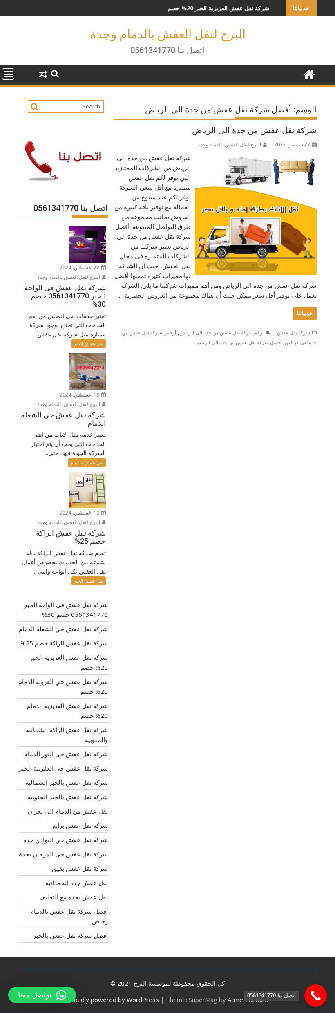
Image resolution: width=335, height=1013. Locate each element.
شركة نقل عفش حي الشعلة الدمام (63, 629)
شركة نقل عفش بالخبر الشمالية (66, 782)
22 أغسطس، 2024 (80, 267)
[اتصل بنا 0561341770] (315, 995)
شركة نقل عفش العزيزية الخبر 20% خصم (196, 8)
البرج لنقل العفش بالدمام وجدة (168, 34)
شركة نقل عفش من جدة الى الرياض (254, 130)
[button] (42, 995)
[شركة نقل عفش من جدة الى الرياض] (256, 158)
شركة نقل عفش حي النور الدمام (66, 754)
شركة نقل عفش (293, 332)
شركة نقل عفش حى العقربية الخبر (63, 768)
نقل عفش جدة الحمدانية (76, 883)
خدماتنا (305, 313)
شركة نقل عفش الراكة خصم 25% (64, 643)
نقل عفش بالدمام (86, 462)
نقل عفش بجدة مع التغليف (73, 897)
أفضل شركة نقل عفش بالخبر (70, 935)
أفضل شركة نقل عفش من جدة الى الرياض (238, 342)
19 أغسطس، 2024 (80, 394)
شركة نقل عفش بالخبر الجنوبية (67, 797)
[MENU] (8, 74)
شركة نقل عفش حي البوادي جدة (65, 840)
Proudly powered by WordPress (113, 999)
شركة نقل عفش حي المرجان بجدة (63, 854)
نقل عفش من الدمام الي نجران (68, 811)
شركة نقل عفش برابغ (80, 825)
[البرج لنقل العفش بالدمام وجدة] (308, 73)
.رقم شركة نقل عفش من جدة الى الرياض (221, 332)
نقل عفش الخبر (88, 344)
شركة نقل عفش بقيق (80, 868)
